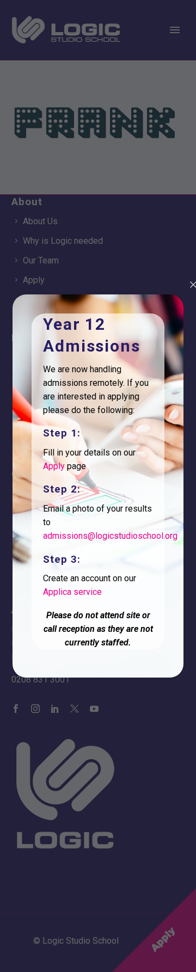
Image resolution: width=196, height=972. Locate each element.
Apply (54, 466)
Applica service (72, 592)
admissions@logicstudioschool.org (110, 536)
